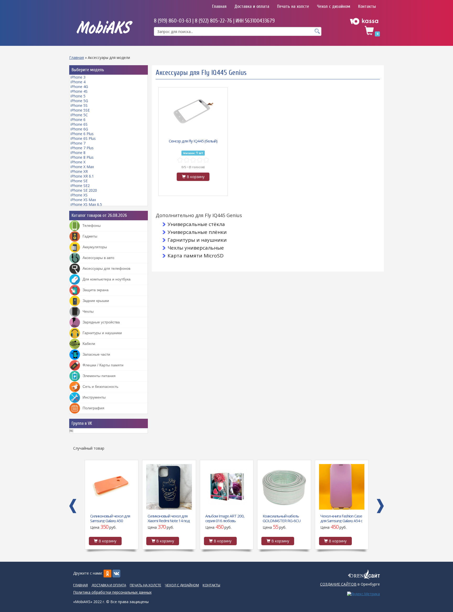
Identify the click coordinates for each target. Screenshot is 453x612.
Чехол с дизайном (333, 6)
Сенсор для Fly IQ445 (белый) (193, 141)
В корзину (195, 176)
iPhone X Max (82, 166)
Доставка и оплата (251, 6)
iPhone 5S (79, 105)
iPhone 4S (79, 91)
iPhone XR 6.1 (82, 176)
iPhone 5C (79, 114)
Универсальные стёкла (196, 224)
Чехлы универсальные (196, 247)
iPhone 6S (79, 124)
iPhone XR (79, 171)
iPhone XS (79, 194)
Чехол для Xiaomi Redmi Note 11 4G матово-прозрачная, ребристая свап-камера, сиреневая (339, 518)
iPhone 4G (79, 86)
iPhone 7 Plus (82, 147)
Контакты (367, 6)
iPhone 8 (78, 152)
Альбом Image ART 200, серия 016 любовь (167, 518)
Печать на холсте (293, 6)
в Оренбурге (350, 584)
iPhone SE (79, 180)
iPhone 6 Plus (82, 133)
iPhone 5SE (80, 110)
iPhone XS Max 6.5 (86, 204)
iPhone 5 (78, 95)
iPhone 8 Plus (82, 157)
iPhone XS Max (83, 199)
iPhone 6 (78, 119)
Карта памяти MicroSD (196, 255)
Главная (219, 6)
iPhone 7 (78, 143)
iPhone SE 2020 (84, 190)
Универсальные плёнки (197, 232)
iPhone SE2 (80, 185)
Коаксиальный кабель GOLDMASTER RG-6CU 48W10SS (224, 518)
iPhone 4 (78, 81)
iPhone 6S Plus (83, 138)
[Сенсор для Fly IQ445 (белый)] (193, 112)
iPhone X (78, 161)
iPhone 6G (79, 128)
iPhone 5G (79, 100)
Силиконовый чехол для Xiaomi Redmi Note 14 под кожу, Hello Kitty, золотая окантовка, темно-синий (111, 518)
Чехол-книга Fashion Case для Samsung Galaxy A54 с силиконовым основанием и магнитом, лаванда (284, 518)
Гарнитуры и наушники (197, 239)
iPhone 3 (78, 77)
